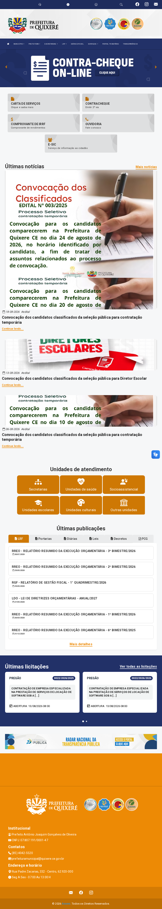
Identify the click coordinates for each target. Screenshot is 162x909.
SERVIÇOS (92, 44)
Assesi (66, 903)
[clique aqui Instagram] (91, 892)
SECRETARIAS (50, 44)
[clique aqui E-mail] (71, 892)
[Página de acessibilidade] (96, 4)
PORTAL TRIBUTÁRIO (110, 44)
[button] (83, 721)
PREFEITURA (33, 44)
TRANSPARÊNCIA (130, 44)
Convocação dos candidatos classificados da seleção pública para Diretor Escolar (74, 378)
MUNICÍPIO (18, 44)
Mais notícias (146, 167)
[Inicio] (8, 44)
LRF (64, 44)
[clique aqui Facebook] (81, 892)
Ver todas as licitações (138, 666)
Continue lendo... (13, 328)
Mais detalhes (81, 644)
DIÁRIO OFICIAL (77, 44)
